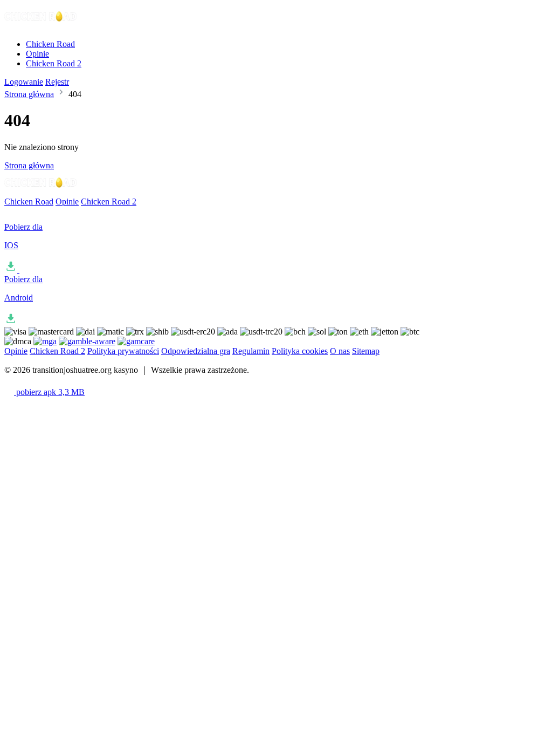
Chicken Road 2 (53, 63)
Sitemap (366, 351)
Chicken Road (50, 44)
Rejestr (57, 81)
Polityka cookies (300, 351)
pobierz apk (49, 392)
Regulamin (251, 351)
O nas (340, 351)
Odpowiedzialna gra (195, 351)
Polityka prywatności (123, 351)
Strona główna (29, 94)
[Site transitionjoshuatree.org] (41, 25)
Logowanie (23, 81)
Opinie (37, 53)
